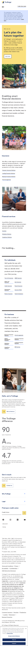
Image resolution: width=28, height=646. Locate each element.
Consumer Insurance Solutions (8, 170)
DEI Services (17, 347)
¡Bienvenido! (5, 523)
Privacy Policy (10, 633)
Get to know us (10, 411)
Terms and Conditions (7, 566)
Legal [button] (13, 501)
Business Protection (7, 617)
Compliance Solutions (7, 237)
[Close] (25, 628)
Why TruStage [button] (13, 494)
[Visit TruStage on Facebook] (3, 519)
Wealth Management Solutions (7, 339)
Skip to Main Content (4, 0)
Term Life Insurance (9, 278)
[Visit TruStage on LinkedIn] (17, 519)
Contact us (9, 485)
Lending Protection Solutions (8, 173)
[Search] (24, 513)
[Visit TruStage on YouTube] (24, 519)
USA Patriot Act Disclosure (9, 570)
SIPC (7, 581)
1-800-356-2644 (22, 6)
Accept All (14, 643)
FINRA (3, 581)
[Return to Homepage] (6, 2)
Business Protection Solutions (8, 176)
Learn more (7, 56)
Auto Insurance (18, 282)
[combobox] (11, 513)
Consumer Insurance (7, 612)
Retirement (12, 614)
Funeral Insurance (18, 286)
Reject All (14, 639)
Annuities (4, 231)
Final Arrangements (6, 179)
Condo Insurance (8, 286)
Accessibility (5, 568)
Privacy (16, 566)
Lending (5, 614)
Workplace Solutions (6, 234)
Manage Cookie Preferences (14, 636)
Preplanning (23, 612)
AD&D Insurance (18, 278)
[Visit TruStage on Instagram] (10, 519)
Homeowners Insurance (7, 290)
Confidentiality (13, 568)
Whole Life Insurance (7, 282)
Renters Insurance (8, 293)
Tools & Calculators (19, 293)
